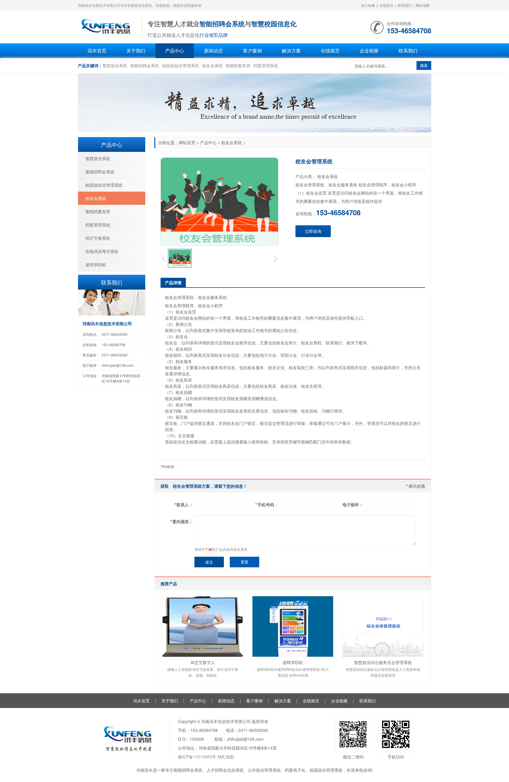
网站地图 (423, 5)
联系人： (183, 504)
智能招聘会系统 (144, 65)
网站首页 (187, 142)
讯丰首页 (96, 50)
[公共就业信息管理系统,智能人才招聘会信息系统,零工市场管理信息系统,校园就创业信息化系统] (107, 26)
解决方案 (291, 50)
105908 (197, 739)
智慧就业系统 (115, 65)
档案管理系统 (265, 65)
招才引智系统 (97, 238)
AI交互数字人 (203, 662)
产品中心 (174, 50)
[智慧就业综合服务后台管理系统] (383, 626)
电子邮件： (353, 504)
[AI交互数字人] (202, 626)
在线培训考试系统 (101, 251)
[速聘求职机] (292, 626)
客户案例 (252, 50)
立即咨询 (313, 231)
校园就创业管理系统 (180, 65)
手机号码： (266, 504)
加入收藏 (368, 5)
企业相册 (369, 50)
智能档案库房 (238, 65)
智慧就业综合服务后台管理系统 (383, 662)
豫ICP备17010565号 (197, 757)
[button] (163, 258)
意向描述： (181, 521)
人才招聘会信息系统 (225, 770)
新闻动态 (213, 50)
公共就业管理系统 (264, 770)
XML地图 (225, 757)
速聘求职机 (292, 662)
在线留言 (387, 5)
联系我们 (405, 5)
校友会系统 (212, 65)
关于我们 (135, 50)
